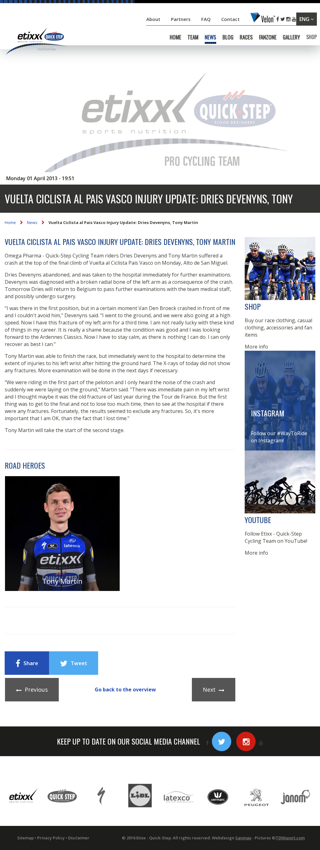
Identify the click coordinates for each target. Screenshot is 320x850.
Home (10, 222)
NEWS (210, 37)
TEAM (193, 37)
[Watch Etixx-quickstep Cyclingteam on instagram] (246, 741)
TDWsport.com (290, 838)
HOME (175, 37)
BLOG (227, 37)
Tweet (79, 663)
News (32, 222)
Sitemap (25, 838)
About (154, 19)
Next (209, 689)
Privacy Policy (51, 838)
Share (30, 663)
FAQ (206, 19)
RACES (246, 37)
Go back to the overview (125, 689)
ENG (305, 19)
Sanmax (243, 838)
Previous (36, 689)
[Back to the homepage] (36, 42)
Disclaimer (78, 838)
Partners (181, 19)
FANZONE (268, 37)
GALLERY (291, 37)
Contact (231, 19)
